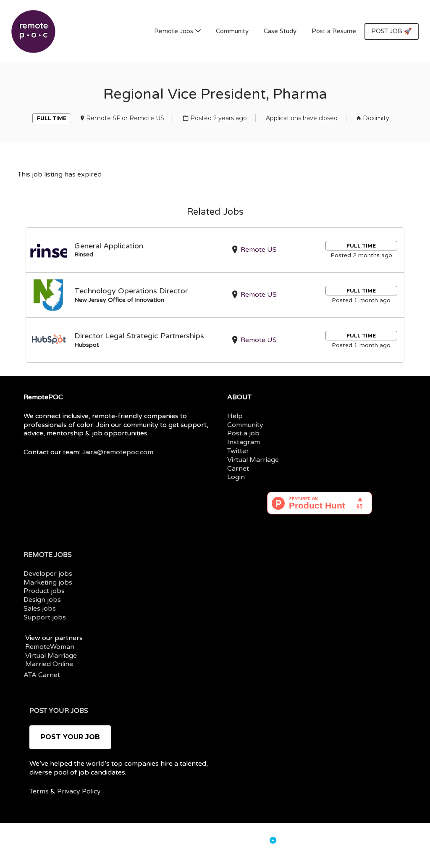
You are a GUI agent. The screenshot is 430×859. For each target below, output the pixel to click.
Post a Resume (334, 31)
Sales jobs (40, 608)
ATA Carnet (42, 675)
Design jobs (42, 600)
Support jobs (45, 617)
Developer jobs (48, 573)
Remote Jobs (173, 31)
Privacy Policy (79, 791)
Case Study (280, 31)
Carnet (238, 468)
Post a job (243, 433)
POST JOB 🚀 (391, 31)
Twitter (238, 451)
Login (236, 477)
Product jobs (44, 591)
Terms (39, 791)
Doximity (376, 118)
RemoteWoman (49, 647)
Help (235, 416)
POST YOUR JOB (70, 737)
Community (232, 31)
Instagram (243, 442)
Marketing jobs (48, 582)
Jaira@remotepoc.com (117, 452)
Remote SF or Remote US (125, 118)
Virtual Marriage (253, 460)
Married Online (49, 664)
